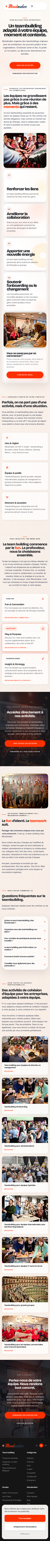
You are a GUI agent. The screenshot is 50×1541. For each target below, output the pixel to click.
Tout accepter (25, 1518)
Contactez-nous (25, 375)
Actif (29, 1466)
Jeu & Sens (6, 1496)
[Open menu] (32, 6)
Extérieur (30, 1462)
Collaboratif (31, 1476)
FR (41, 1445)
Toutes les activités (10, 1458)
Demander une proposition (24, 73)
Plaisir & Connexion (10, 1493)
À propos (30, 1493)
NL (37, 1445)
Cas (28, 1504)
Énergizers (31, 1480)
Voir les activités (25, 65)
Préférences (25, 1534)
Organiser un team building (9, 1463)
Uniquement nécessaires (25, 1527)
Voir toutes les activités (25, 743)
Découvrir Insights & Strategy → (18, 680)
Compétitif (31, 1473)
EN (46, 1445)
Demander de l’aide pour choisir (25, 751)
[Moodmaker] (16, 6)
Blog (28, 1500)
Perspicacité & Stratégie (11, 1500)
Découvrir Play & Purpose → (16, 647)
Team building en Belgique (9, 1469)
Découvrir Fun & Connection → (17, 617)
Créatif (29, 1469)
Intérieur (30, 1458)
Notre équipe (32, 1496)
